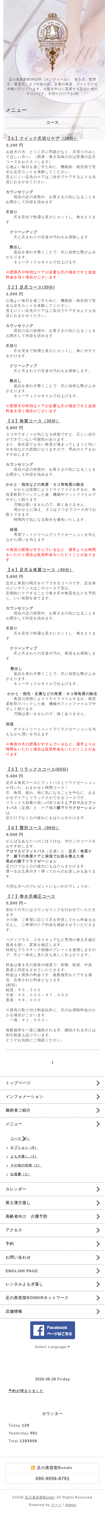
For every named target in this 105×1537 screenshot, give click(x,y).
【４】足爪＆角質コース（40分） (40, 569)
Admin (70, 1505)
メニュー (14, 1124)
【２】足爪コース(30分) (30, 287)
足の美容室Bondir (40, 1497)
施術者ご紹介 (18, 1110)
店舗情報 (14, 1311)
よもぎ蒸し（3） (24, 1156)
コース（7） (20, 1138)
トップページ (18, 1083)
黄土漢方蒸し (18, 1202)
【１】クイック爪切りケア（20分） (42, 138)
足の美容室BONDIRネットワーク (37, 1297)
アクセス (14, 1230)
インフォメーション (24, 1096)
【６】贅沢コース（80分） (33, 827)
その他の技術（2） (26, 1165)
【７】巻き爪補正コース (30, 896)
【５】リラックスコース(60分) (37, 769)
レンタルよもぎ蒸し (24, 1284)
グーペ (56, 1505)
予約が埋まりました (26, 1391)
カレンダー (16, 1189)
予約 (10, 1243)
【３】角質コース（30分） (33, 421)
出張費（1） (20, 1174)
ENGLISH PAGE (22, 1271)
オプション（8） (24, 1147)
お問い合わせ (18, 1257)
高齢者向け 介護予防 (27, 1216)
